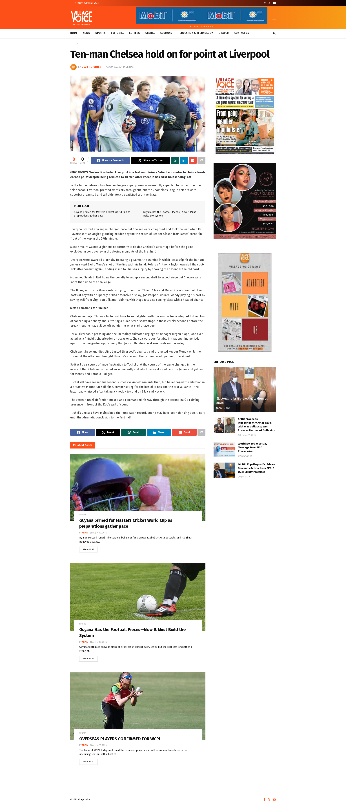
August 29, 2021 (114, 67)
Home (73, 33)
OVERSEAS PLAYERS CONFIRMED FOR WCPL (120, 738)
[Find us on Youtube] (274, 3)
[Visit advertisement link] (245, 116)
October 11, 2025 (247, 435)
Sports (100, 33)
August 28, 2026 (99, 745)
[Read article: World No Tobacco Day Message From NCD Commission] (224, 449)
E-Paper (223, 33)
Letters (134, 33)
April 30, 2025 (245, 477)
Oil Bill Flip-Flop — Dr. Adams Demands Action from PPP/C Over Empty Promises (256, 468)
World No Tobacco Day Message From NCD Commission (252, 447)
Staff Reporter (91, 67)
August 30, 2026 (99, 533)
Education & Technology (196, 33)
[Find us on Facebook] (265, 3)
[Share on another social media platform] (201, 160)
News (86, 33)
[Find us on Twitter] (269, 3)
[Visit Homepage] (81, 18)
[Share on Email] (193, 160)
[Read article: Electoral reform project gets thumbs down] (245, 389)
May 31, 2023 (245, 456)
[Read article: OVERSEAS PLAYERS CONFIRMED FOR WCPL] (137, 706)
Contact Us (241, 33)
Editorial (117, 33)
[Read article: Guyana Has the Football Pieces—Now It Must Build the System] (137, 597)
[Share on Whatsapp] (175, 160)
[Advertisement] (245, 511)
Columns (166, 33)
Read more (90, 549)
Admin (85, 533)
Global (150, 33)
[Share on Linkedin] (184, 160)
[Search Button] (274, 33)
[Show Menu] (274, 18)
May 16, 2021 (224, 408)
